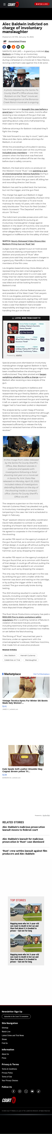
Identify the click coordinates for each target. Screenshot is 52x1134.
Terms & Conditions (9, 1069)
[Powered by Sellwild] (46, 815)
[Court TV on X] (26, 1091)
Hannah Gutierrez (27, 655)
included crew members (14, 153)
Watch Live (42, 4)
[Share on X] (9, 47)
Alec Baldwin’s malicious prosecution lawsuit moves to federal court (23, 828)
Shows (4, 1039)
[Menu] (4, 4)
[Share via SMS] (22, 47)
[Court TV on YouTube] (32, 1091)
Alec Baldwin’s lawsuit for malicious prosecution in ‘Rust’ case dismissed (23, 840)
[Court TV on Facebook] (13, 1091)
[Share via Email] (18, 47)
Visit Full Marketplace (41, 674)
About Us (5, 1054)
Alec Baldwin (9, 655)
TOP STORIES (18, 900)
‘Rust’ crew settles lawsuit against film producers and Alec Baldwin (24, 852)
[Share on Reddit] (13, 47)
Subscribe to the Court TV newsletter (16, 1016)
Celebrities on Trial (12, 660)
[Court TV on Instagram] (19, 1091)
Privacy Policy (7, 1073)
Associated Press (17, 41)
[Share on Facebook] (4, 47)
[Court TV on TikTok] (38, 1091)
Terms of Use (7, 1077)
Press (4, 1058)
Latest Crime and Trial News (13, 1035)
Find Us (5, 1043)
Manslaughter (31, 660)
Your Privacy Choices (10, 1080)
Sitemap (5, 1028)
